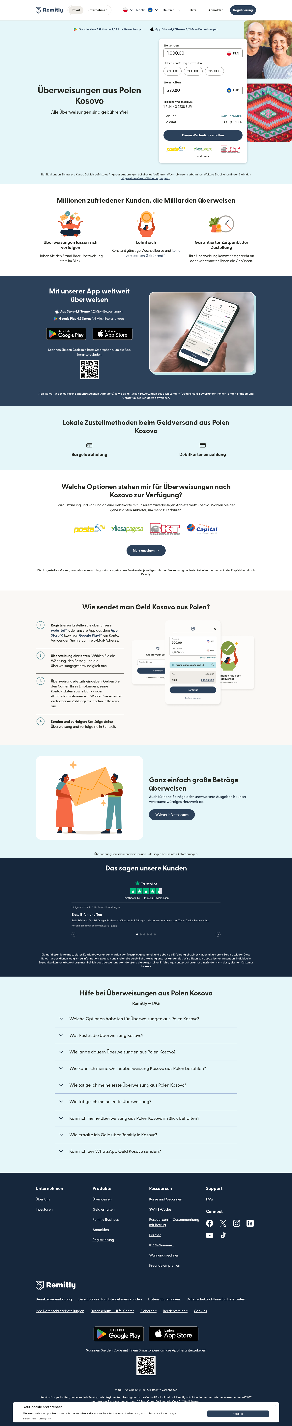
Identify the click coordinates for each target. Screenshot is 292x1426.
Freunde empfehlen (164, 1265)
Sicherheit (148, 1311)
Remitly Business (106, 1219)
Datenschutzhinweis (164, 1299)
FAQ (209, 1199)
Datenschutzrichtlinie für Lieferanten (216, 1299)
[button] (128, 10)
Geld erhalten (104, 1209)
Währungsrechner (164, 1255)
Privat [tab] (76, 10)
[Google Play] (66, 334)
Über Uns (43, 1199)
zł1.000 (172, 71)
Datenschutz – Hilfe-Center (112, 1311)
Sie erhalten (172, 82)
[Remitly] (49, 10)
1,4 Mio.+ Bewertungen (111, 30)
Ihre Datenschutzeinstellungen (60, 1311)
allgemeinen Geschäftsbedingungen (145, 178)
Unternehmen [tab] (97, 10)
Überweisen (102, 1199)
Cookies (200, 1311)
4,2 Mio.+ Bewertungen (186, 30)
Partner (155, 1235)
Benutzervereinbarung (54, 1299)
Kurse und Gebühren (165, 1199)
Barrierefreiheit (175, 1311)
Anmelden (215, 10)
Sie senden (171, 45)
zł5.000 (214, 71)
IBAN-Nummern (161, 1245)
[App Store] (112, 334)
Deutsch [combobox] (168, 10)
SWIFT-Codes (160, 1209)
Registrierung (243, 10)
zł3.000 (193, 71)
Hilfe (193, 10)
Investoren (44, 1209)
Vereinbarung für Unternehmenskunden (110, 1299)
